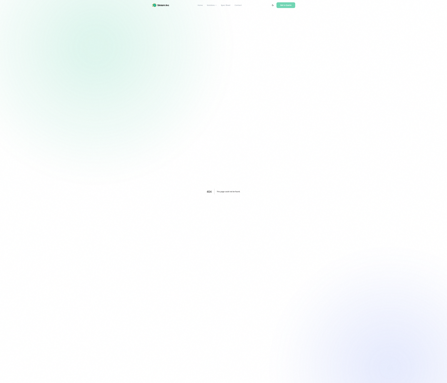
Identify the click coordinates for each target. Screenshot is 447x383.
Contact (238, 5)
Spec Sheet (225, 5)
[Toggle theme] (272, 5)
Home (200, 5)
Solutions (211, 5)
